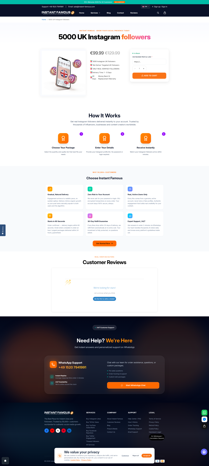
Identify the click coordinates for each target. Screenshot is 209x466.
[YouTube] (52, 430)
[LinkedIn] (69, 430)
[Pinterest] (63, 430)
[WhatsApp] (204, 412)
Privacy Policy (86, 460)
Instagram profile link (142, 57)
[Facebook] (46, 430)
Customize (125, 455)
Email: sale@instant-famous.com (81, 7)
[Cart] (204, 426)
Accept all (146, 455)
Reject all (136, 455)
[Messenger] (204, 419)
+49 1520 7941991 (72, 367)
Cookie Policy (75, 460)
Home (44, 19)
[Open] (5, 460)
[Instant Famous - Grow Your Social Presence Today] (58, 12)
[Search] (158, 12)
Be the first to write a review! (104, 299)
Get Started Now (103, 243)
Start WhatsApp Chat (135, 385)
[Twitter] (58, 430)
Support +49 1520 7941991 (52, 7)
